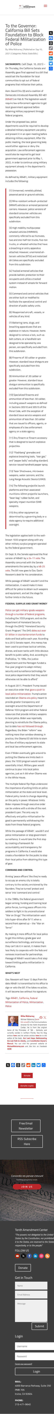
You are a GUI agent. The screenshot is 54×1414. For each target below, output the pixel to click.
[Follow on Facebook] (29, 1256)
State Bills (32, 53)
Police (24, 53)
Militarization (36, 1002)
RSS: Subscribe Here (27, 1141)
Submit (39, 1326)
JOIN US (27, 1186)
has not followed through (30, 726)
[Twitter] (45, 1017)
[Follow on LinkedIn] (35, 1256)
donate (27, 1075)
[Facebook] (41, 1017)
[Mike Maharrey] (13, 1025)
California (24, 998)
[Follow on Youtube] (17, 1256)
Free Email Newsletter (26, 1126)
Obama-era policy (28, 698)
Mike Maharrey (15, 49)
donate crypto (27, 1085)
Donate (23, 1267)
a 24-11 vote (33, 558)
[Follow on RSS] (47, 1256)
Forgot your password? (23, 1363)
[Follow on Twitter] (23, 1256)
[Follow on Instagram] (41, 1256)
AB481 (9, 99)
